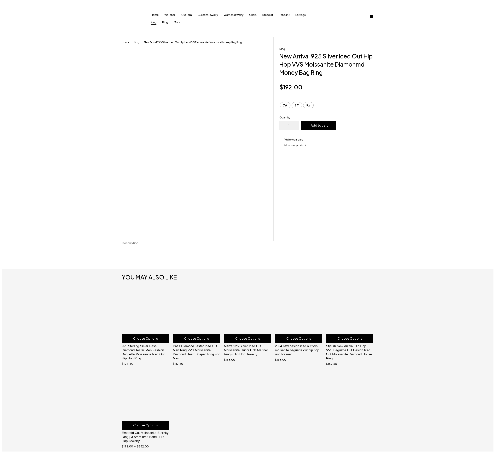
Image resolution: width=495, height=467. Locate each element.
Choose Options (145, 338)
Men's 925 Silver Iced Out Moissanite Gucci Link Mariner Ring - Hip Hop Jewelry (246, 350)
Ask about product (294, 145)
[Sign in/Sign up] (349, 18)
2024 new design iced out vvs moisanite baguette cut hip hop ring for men (297, 350)
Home (125, 42)
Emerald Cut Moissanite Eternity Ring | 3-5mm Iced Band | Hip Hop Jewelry (145, 437)
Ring (136, 42)
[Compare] (326, 139)
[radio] (285, 105)
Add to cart (319, 125)
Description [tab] (130, 243)
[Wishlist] (359, 18)
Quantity (284, 117)
